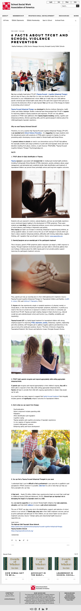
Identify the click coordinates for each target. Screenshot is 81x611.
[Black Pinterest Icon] (46, 609)
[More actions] (69, 31)
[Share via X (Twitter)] (16, 540)
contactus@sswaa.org (9, 599)
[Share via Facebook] (12, 540)
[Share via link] (23, 540)
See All (76, 554)
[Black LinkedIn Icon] (43, 609)
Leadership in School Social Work (65, 574)
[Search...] (77, 6)
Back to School (47, 20)
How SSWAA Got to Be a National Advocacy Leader (14, 574)
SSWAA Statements (18, 20)
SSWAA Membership (33, 20)
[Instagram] (35, 609)
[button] (5, 15)
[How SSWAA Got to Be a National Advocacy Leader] (14, 563)
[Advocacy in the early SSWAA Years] (40, 563)
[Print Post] (27, 540)
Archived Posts (59, 20)
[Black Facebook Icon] (39, 609)
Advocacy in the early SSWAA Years (38, 574)
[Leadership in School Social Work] (66, 563)
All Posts (6, 20)
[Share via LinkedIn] (19, 540)
